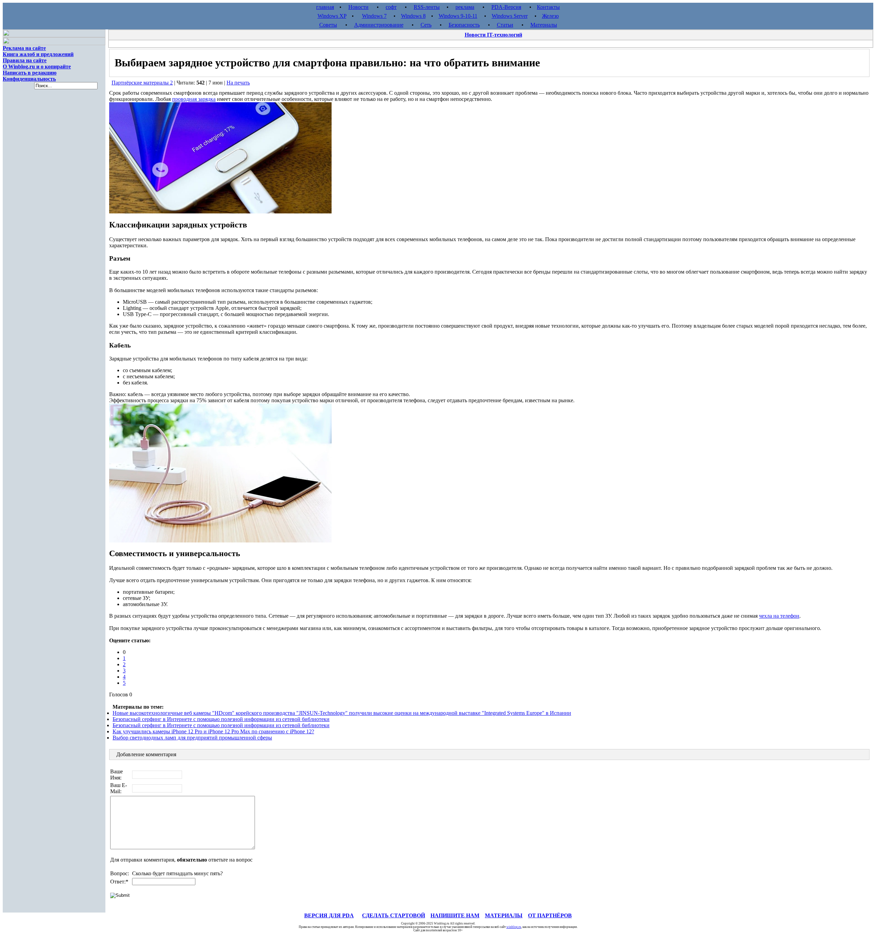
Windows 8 (413, 16)
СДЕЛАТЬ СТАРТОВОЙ (393, 915)
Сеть (426, 25)
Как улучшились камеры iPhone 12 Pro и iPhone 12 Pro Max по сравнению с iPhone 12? (213, 731)
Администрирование (378, 25)
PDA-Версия (506, 7)
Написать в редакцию (29, 73)
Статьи (505, 25)
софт (391, 7)
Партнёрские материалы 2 (142, 83)
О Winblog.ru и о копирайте (37, 66)
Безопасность (464, 25)
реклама (464, 7)
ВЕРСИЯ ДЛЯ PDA (329, 915)
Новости (358, 7)
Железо (550, 16)
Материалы (543, 25)
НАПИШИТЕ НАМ (454, 915)
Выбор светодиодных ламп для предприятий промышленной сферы (192, 737)
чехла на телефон (779, 616)
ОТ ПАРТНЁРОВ (550, 915)
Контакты (548, 7)
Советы (328, 25)
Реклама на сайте (24, 48)
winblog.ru (513, 927)
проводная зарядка (194, 99)
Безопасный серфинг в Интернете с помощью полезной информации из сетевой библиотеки (221, 719)
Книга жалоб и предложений (38, 54)
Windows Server (510, 16)
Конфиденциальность (29, 79)
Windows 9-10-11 (458, 16)
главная (325, 7)
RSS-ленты (427, 7)
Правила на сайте (25, 60)
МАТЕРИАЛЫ (504, 915)
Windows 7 (374, 16)
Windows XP (332, 16)
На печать (238, 83)
